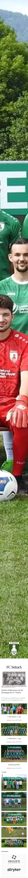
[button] (14, 782)
